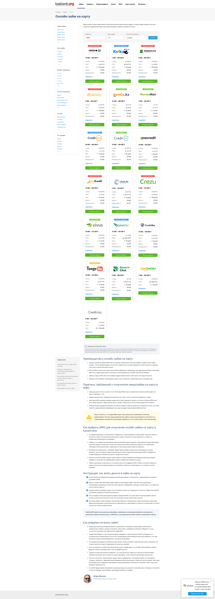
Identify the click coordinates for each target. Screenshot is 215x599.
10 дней (59, 56)
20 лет (59, 78)
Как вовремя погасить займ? (66, 388)
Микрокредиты (102, 4)
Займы (81, 4)
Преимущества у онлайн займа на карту (67, 365)
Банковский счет (62, 100)
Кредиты (90, 4)
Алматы (59, 144)
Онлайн (59, 119)
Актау (59, 139)
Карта (59, 95)
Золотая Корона (62, 102)
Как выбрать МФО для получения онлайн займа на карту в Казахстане (67, 378)
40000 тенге (61, 40)
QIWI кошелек (61, 105)
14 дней (59, 59)
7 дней (59, 54)
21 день (59, 61)
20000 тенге (61, 35)
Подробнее (88, 76)
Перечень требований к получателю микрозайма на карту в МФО (65, 371)
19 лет (59, 76)
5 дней (59, 51)
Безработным (61, 127)
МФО (120, 4)
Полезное (141, 4)
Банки (113, 4)
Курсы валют (130, 4)
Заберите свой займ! (197, 593)
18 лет (59, 73)
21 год (59, 81)
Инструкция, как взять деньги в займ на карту (67, 384)
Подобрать (153, 37)
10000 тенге (61, 32)
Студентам (60, 122)
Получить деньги (94, 81)
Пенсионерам (61, 124)
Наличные (60, 97)
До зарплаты (61, 117)
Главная (57, 12)
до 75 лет (60, 83)
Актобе (59, 141)
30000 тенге (61, 37)
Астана (59, 146)
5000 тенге (60, 29)
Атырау (59, 149)
